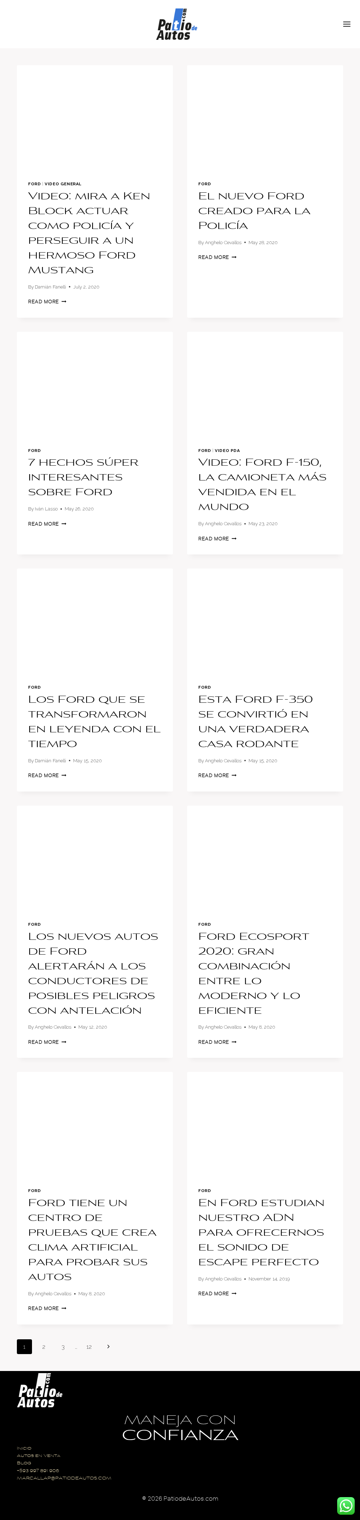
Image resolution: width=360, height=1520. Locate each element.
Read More (47, 301)
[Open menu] (350, 24)
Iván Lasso (46, 508)
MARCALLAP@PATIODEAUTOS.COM (64, 1479)
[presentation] (95, 117)
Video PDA (227, 450)
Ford (34, 183)
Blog (24, 1463)
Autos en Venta (38, 1456)
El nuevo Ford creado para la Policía (254, 211)
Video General (63, 183)
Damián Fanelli (50, 287)
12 (89, 1346)
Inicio (24, 1449)
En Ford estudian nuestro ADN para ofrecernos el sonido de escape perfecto (261, 1233)
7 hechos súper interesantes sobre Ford (83, 478)
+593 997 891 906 (38, 1471)
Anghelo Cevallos (223, 242)
